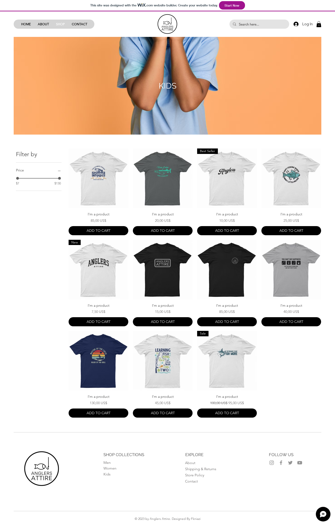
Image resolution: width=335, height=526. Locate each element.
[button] (318, 24)
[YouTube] (300, 463)
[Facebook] (281, 463)
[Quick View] (98, 178)
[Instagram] (272, 463)
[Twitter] (290, 463)
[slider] (17, 178)
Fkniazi (196, 519)
